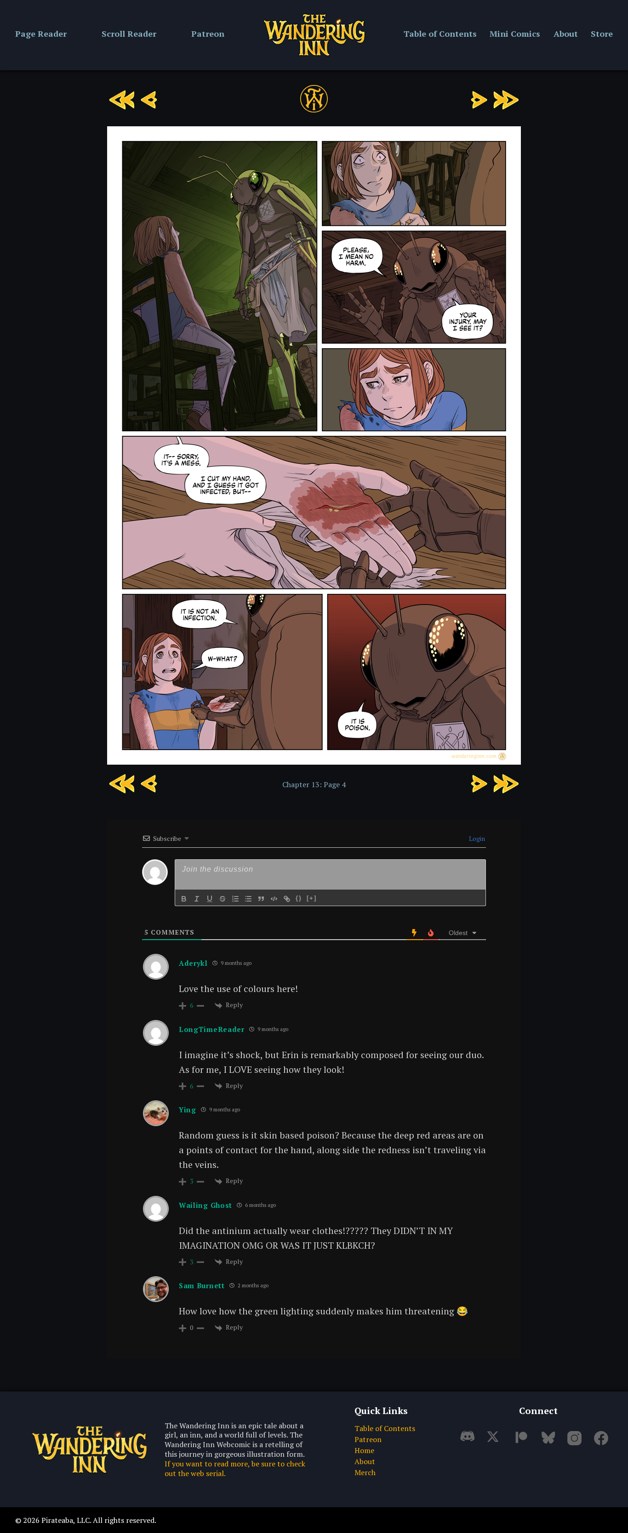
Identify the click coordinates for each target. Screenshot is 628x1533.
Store (602, 33)
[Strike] (222, 898)
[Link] (286, 898)
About (566, 33)
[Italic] (196, 898)
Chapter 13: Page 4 (314, 784)
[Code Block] (274, 898)
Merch (365, 1472)
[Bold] (183, 898)
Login (476, 838)
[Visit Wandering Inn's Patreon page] (523, 1441)
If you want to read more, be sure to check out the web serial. (235, 1468)
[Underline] (209, 898)
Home (364, 1450)
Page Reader (41, 33)
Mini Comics (515, 33)
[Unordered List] (248, 898)
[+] (312, 898)
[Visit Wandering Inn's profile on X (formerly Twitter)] (496, 1441)
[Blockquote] (261, 898)
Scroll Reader (129, 33)
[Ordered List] (235, 898)
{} (299, 898)
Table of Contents (440, 33)
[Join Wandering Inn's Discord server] (469, 1441)
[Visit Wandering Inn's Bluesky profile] (549, 1441)
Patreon (207, 33)
